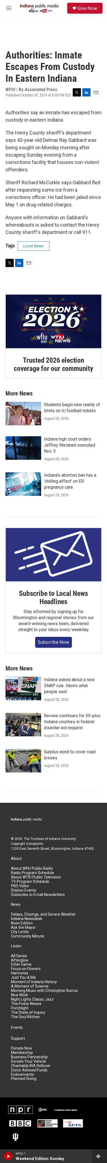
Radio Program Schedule (32, 873)
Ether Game (21, 964)
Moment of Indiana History (34, 982)
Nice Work (19, 995)
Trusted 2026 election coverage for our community (53, 364)
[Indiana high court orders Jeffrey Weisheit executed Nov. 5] (23, 448)
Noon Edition (22, 923)
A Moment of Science (30, 986)
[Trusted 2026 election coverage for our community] (53, 321)
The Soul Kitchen (25, 1017)
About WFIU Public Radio (32, 868)
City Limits (20, 932)
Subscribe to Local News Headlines (53, 597)
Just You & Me (23, 977)
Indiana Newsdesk (26, 919)
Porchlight (20, 1008)
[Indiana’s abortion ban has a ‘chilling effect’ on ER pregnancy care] (23, 484)
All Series (19, 956)
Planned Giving (23, 1079)
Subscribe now (53, 642)
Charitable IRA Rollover (30, 1066)
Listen (16, 946)
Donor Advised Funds (29, 1070)
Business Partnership (29, 1057)
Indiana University (62, 839)
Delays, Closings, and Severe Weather (43, 914)
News (16, 905)
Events (17, 1028)
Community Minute (27, 936)
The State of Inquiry (28, 1012)
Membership (22, 1053)
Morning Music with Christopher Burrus (44, 991)
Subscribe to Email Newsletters (38, 895)
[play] (8, 1156)
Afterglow (20, 960)
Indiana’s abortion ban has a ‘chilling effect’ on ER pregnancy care (70, 481)
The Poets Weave (26, 1004)
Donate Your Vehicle (28, 1061)
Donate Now (21, 1048)
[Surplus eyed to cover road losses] (23, 760)
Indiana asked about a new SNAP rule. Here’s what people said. (69, 685)
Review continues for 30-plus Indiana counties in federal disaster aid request (72, 721)
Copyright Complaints (27, 844)
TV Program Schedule (30, 882)
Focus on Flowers (26, 969)
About (16, 859)
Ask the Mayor (23, 927)
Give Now (87, 8)
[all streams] (99, 1156)
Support (18, 1038)
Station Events (23, 890)
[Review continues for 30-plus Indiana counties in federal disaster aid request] (23, 724)
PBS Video (20, 886)
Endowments (22, 1075)
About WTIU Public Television (36, 877)
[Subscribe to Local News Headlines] (53, 555)
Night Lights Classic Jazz (32, 999)
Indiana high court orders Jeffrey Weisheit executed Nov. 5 (69, 445)
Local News (33, 246)
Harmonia (19, 973)
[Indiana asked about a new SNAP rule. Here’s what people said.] (23, 688)
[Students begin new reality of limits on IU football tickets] (23, 413)
